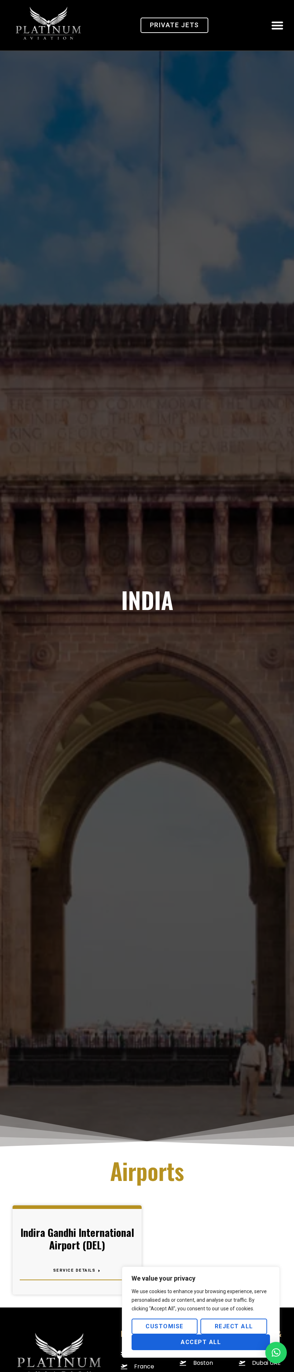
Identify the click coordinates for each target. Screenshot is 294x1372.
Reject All (234, 1326)
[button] (277, 25)
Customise (165, 1326)
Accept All (201, 1342)
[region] (201, 1312)
